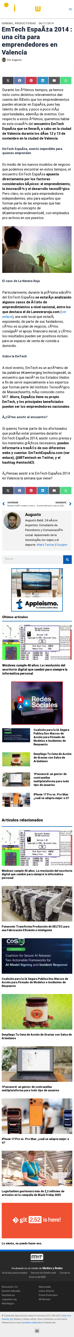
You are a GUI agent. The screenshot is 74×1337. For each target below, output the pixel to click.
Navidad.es (8, 1295)
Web (40, 544)
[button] (37, 1331)
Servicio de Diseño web (43, 1272)
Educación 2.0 (10, 1286)
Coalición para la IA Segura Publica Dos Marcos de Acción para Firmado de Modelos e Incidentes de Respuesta (51, 737)
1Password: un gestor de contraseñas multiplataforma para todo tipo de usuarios (51, 779)
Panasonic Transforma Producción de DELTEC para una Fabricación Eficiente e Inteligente (35, 928)
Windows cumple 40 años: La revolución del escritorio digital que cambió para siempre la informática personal (34, 669)
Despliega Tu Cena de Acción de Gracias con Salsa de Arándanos (52, 757)
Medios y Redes (53, 1268)
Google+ (62, 544)
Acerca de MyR (37, 1276)
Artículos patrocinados (14, 1272)
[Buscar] (67, 559)
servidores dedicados (32, 1322)
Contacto (65, 1272)
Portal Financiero (48, 1295)
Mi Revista (44, 1299)
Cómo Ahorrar (46, 1290)
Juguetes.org (9, 1299)
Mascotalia (45, 1286)
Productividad (25, 23)
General (7, 23)
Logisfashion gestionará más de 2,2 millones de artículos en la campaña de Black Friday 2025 (33, 1193)
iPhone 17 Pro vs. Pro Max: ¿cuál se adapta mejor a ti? (51, 796)
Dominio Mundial (11, 1290)
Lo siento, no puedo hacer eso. (22, 1243)
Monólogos (8, 1303)
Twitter (49, 544)
